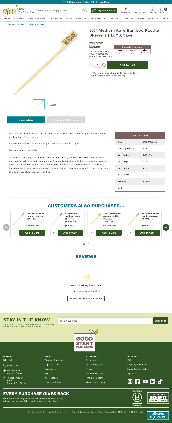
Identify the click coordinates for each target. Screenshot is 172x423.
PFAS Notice (123, 412)
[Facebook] (137, 382)
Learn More (103, 2)
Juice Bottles (51, 378)
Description (26, 119)
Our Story (91, 360)
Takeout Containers (55, 360)
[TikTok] (160, 382)
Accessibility (110, 412)
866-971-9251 (13, 365)
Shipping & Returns (66, 119)
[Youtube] (145, 382)
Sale (165, 18)
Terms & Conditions (80, 412)
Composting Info (94, 364)
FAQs (129, 360)
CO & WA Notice (137, 412)
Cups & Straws (52, 364)
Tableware (50, 369)
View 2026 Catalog (95, 382)
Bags (47, 373)
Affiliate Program (95, 373)
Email (9, 360)
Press (89, 369)
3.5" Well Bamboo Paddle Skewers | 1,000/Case (151, 216)
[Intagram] (130, 382)
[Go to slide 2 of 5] (166, 227)
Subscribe (160, 320)
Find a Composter (95, 378)
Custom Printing (53, 382)
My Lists (131, 373)
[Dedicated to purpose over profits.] (158, 398)
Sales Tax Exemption (138, 369)
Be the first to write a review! (86, 298)
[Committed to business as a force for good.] (137, 398)
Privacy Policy (97, 412)
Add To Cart (32, 232)
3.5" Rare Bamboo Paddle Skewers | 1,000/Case (35, 216)
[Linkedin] (152, 382)
